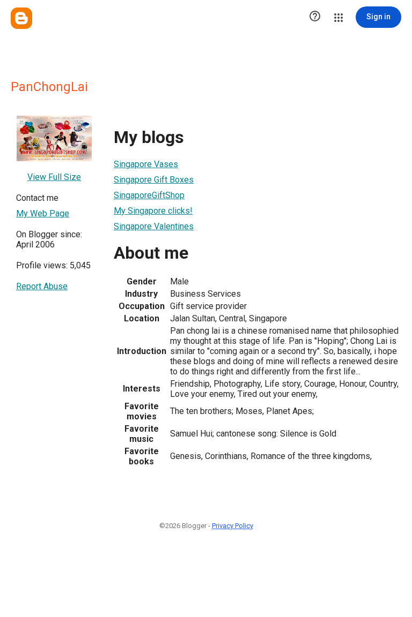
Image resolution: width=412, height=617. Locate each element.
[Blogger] (21, 18)
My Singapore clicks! (153, 211)
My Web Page (42, 213)
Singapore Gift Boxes (154, 180)
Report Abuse (42, 286)
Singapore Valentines (154, 226)
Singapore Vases (146, 164)
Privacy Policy (232, 526)
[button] (315, 17)
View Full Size (54, 177)
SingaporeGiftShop (149, 195)
